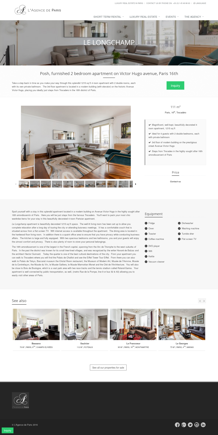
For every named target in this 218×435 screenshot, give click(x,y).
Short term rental (107, 16)
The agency (192, 16)
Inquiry (175, 85)
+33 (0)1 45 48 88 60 (181, 3)
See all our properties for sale (108, 367)
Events (171, 16)
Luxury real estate (143, 16)
